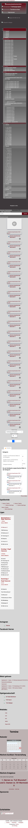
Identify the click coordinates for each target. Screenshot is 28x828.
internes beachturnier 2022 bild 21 (15, 425)
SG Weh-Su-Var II (5, 574)
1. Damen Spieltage (9, 505)
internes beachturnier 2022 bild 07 (15, 296)
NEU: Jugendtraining (5, 211)
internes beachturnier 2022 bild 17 (15, 385)
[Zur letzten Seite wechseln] (20, 441)
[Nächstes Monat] (22, 758)
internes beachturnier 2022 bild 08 (15, 306)
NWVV (6, 721)
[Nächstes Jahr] (26, 758)
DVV (6, 718)
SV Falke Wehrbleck (11, 696)
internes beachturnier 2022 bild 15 (15, 365)
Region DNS (7, 724)
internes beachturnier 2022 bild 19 (15, 405)
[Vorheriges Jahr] (2, 758)
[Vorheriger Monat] (5, 758)
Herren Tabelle (5, 507)
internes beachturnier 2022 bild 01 (15, 236)
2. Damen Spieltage (21, 505)
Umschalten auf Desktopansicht (7, 0)
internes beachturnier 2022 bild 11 (15, 326)
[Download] (20, 238)
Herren (8, 625)
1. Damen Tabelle (6, 503)
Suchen (25, 213)
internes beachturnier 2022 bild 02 (15, 246)
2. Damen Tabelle (18, 503)
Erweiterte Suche (4, 217)
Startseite (2, 210)
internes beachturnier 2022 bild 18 (15, 395)
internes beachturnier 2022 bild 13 (15, 345)
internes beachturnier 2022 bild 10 (15, 316)
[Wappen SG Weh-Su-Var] (14, 18)
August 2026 (14, 740)
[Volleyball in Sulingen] (7, 22)
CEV (6, 715)
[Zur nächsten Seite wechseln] (18, 441)
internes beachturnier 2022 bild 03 (15, 256)
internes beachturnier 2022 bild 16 (15, 375)
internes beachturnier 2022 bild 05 (15, 276)
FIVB (6, 713)
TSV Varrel (8, 699)
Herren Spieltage (8, 509)
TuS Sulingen (9, 703)
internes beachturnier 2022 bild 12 (15, 335)
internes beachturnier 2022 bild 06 (15, 286)
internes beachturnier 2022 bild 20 (15, 415)
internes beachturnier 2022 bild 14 (15, 355)
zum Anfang (14, 825)
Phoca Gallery (24, 496)
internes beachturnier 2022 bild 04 (15, 266)
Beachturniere (8, 210)
